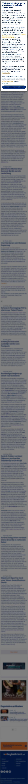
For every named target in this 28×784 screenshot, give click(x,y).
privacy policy (6, 73)
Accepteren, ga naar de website (14, 87)
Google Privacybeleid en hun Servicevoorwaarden (13, 35)
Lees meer (5, 83)
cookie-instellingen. (7, 81)
